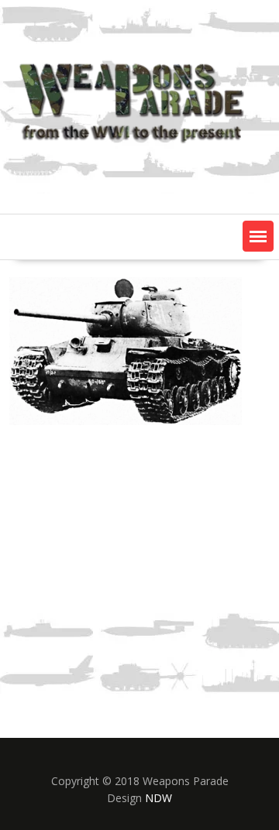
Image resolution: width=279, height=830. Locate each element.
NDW (158, 798)
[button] (258, 236)
